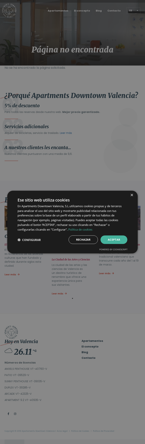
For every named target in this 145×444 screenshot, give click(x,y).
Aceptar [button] (114, 239)
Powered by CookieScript (113, 249)
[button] (29, 239)
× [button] (131, 195)
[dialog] (72, 222)
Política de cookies (80, 229)
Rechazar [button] (83, 239)
